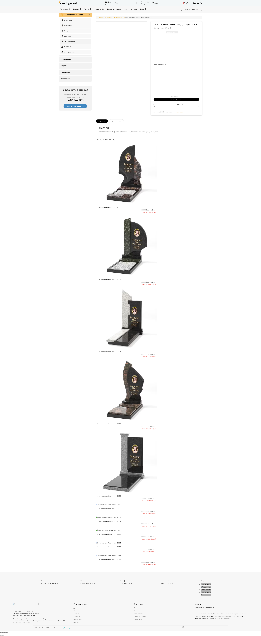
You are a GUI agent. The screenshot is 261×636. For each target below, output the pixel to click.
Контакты (133, 9)
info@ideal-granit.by (87, 583)
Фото (125, 9)
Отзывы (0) (116, 121)
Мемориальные (69, 52)
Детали (102, 121)
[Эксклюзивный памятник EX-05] (126, 492)
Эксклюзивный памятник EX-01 (109, 207)
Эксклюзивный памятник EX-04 (109, 424)
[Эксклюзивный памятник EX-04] (126, 420)
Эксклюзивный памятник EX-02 (109, 280)
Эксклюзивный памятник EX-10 (109, 560)
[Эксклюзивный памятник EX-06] (108, 505)
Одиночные (68, 20)
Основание (65, 72)
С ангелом (67, 46)
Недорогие (68, 25)
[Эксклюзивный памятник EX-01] (126, 203)
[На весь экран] (3, 632)
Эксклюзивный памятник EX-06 (109, 509)
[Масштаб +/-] (1, 632)
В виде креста (69, 31)
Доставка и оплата (114, 9)
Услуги (86, 9)
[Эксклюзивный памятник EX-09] (108, 543)
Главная (100, 18)
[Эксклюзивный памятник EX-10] (108, 556)
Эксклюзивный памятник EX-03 (109, 352)
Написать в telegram (75, 106)
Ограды (76, 9)
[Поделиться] (5, 632)
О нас (142, 9)
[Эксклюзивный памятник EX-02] (126, 276)
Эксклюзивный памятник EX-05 (109, 496)
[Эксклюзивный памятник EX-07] (108, 517)
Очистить (174, 97)
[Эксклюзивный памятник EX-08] (108, 530)
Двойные (67, 36)
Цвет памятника (160, 64)
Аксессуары (66, 79)
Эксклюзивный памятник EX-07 (109, 521)
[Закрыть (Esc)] (7, 632)
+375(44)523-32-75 (193, 3)
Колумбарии (66, 59)
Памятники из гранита (75, 14)
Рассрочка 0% (99, 9)
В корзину (175, 99)
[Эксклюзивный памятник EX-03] (126, 348)
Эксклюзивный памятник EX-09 (109, 547)
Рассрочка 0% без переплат (204, 607)
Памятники (64, 9)
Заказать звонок (191, 9)
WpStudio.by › (66, 628)
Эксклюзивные (69, 41)
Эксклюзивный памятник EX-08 (109, 534)
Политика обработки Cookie (204, 616)
